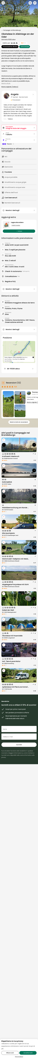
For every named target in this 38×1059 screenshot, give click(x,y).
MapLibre (24, 357)
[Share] (30, 3)
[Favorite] (35, 3)
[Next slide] (34, 445)
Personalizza (19, 1057)
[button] (19, 352)
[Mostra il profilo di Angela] (33, 94)
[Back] (3, 3)
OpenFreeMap (7, 359)
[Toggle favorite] (3, 440)
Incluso (20, 231)
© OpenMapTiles (16, 359)
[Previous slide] (4, 445)
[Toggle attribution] (33, 357)
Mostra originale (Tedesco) (9, 87)
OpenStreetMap (8, 361)
